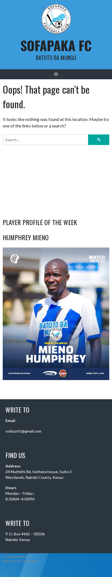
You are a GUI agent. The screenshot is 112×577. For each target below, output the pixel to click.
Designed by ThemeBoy (20, 561)
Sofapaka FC (56, 45)
